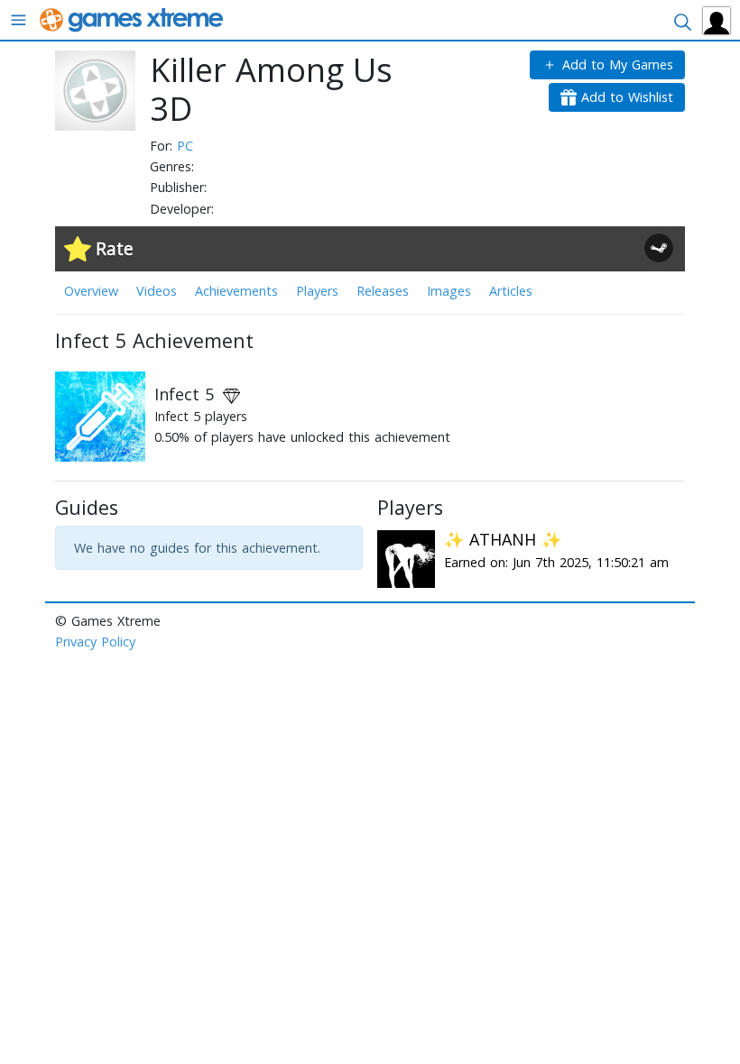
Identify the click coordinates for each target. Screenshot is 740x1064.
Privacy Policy (95, 641)
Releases (382, 290)
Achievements (236, 290)
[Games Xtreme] (133, 18)
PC (185, 145)
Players (317, 290)
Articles (510, 290)
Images (449, 290)
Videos (156, 290)
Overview (91, 290)
